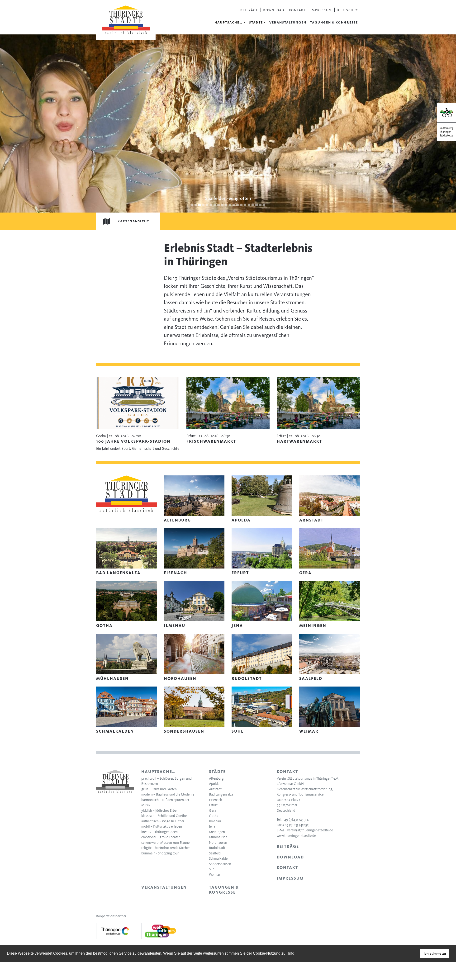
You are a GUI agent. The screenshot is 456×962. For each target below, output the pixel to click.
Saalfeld (215, 853)
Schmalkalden (219, 858)
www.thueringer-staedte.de (296, 836)
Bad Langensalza (221, 794)
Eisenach (215, 800)
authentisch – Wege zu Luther (162, 821)
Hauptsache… (228, 22)
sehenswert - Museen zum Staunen (166, 842)
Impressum (321, 10)
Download (273, 10)
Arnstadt (215, 789)
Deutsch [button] (346, 10)
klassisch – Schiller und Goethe (164, 816)
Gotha (213, 816)
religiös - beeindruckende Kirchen (165, 848)
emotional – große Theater (160, 837)
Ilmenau (215, 821)
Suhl (212, 869)
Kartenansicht (133, 221)
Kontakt (297, 10)
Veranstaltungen (287, 22)
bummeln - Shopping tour (160, 853)
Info (291, 953)
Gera (212, 810)
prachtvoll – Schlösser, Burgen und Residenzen (166, 781)
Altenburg (216, 778)
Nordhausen (218, 842)
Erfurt (213, 805)
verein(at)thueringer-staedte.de (310, 830)
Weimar (214, 874)
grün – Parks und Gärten (159, 789)
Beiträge (249, 10)
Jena (212, 826)
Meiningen (217, 832)
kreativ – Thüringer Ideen (159, 832)
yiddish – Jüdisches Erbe (158, 810)
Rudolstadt (217, 848)
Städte (256, 22)
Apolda (214, 784)
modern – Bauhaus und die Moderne (167, 794)
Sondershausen (220, 864)
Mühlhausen (218, 837)
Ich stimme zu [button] (435, 953)
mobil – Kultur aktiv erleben (161, 826)
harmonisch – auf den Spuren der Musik (165, 802)
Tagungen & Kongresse (334, 22)
